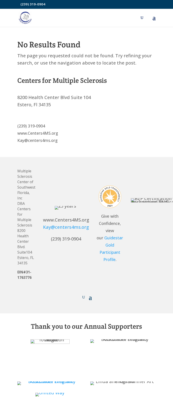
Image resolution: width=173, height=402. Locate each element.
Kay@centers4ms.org (66, 227)
